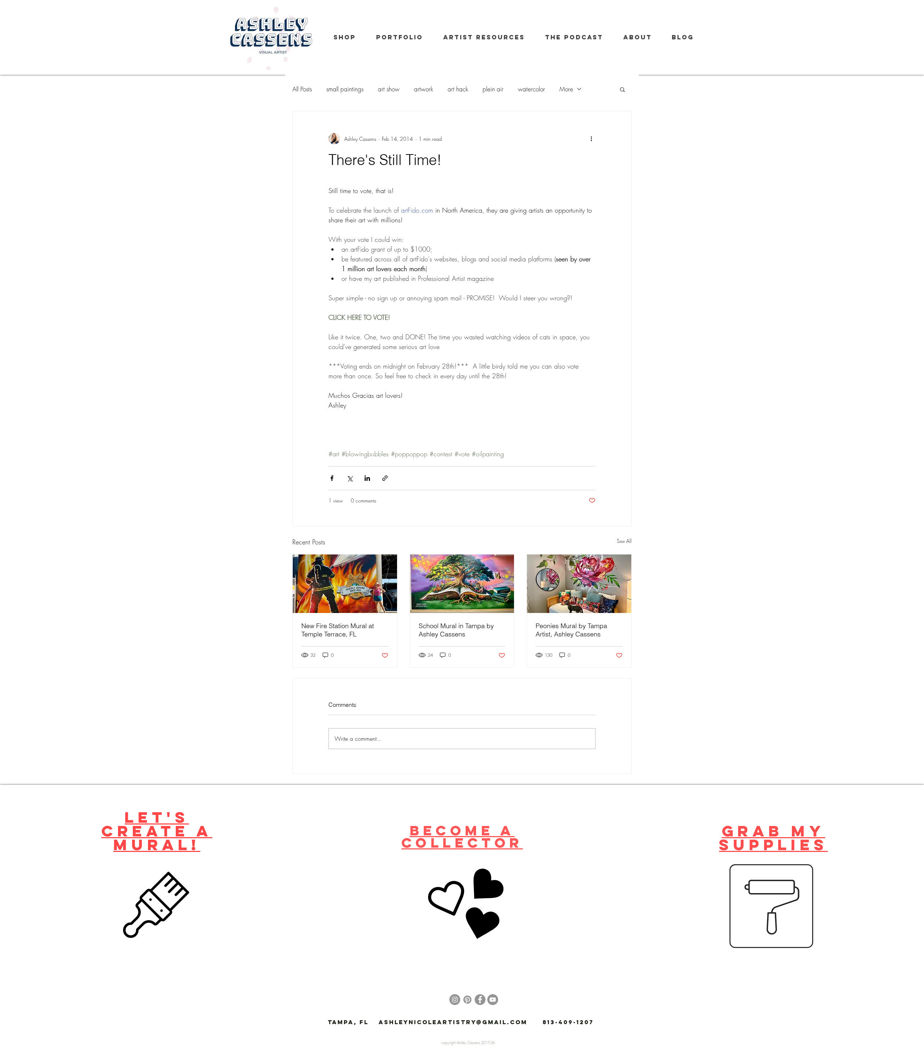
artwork (423, 89)
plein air (493, 89)
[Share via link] (385, 478)
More (566, 89)
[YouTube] (492, 999)
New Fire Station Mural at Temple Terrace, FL (337, 630)
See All (624, 541)
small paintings (344, 89)
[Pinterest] (467, 999)
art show (389, 89)
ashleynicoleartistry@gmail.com (453, 1022)
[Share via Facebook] (331, 478)
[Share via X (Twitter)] (349, 478)
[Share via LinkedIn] (367, 478)
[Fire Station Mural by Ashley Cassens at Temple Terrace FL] (345, 583)
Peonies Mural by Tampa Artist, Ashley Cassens (571, 630)
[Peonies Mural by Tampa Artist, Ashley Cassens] (579, 583)
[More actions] (591, 138)
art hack (458, 89)
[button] (622, 89)
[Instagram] (454, 999)
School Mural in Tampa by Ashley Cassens (456, 630)
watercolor (531, 89)
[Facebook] (480, 999)
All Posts (302, 89)
